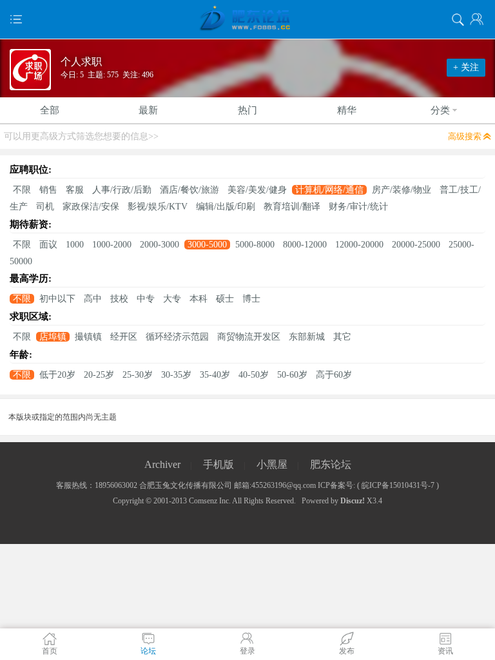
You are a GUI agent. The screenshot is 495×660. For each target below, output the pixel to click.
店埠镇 (52, 337)
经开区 (123, 337)
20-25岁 (99, 375)
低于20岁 (57, 375)
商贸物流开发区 (248, 337)
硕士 (225, 299)
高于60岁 (334, 375)
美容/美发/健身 (257, 190)
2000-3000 (159, 244)
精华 (346, 110)
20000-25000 (416, 244)
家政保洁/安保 (91, 206)
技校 (119, 299)
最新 (148, 110)
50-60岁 (292, 375)
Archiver (162, 464)
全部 (49, 110)
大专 (172, 299)
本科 (198, 299)
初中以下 (57, 299)
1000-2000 (111, 244)
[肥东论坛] (247, 19)
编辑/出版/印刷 (225, 206)
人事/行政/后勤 (121, 190)
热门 (247, 110)
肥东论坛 (330, 464)
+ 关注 (466, 67)
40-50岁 (253, 375)
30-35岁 (176, 375)
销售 (48, 190)
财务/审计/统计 (358, 206)
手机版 (218, 464)
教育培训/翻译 (292, 206)
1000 (75, 244)
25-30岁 (137, 375)
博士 (251, 299)
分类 (440, 110)
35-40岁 (215, 375)
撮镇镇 (88, 337)
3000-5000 (207, 244)
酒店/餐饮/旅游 (189, 190)
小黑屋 (272, 464)
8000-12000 (305, 244)
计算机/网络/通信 (329, 190)
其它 (342, 337)
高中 (93, 299)
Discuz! (352, 500)
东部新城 (307, 337)
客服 (75, 190)
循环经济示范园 (177, 337)
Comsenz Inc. (210, 500)
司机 (45, 206)
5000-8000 (255, 244)
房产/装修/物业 (401, 190)
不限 (22, 190)
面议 (48, 244)
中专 (146, 299)
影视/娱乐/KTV (158, 206)
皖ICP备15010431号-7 (398, 485)
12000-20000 (359, 244)
